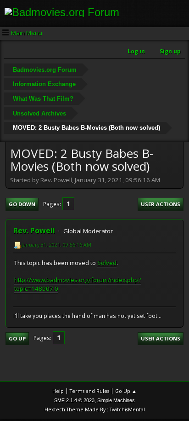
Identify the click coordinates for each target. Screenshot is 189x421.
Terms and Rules (89, 390)
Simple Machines (116, 400)
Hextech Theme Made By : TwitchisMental (94, 409)
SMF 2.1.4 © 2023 (74, 400)
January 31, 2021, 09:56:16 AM (56, 244)
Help (58, 390)
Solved (107, 263)
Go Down (22, 204)
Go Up (17, 338)
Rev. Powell (34, 230)
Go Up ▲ (126, 390)
